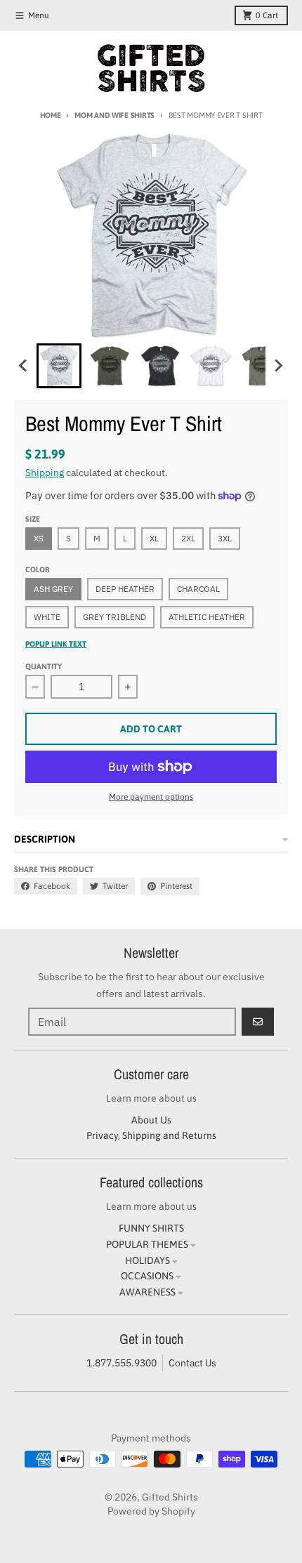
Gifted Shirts (170, 1497)
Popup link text (55, 644)
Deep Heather (125, 588)
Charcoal (198, 588)
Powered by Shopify (151, 1511)
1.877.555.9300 (121, 1363)
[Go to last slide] (24, 366)
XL (154, 538)
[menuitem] (59, 365)
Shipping (44, 472)
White (47, 617)
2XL (188, 538)
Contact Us (192, 1363)
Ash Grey (53, 588)
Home (50, 115)
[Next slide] (278, 366)
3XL (225, 538)
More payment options (151, 797)
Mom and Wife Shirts (114, 115)
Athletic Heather (207, 617)
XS (39, 538)
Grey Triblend (114, 617)
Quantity (43, 666)
